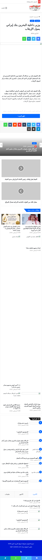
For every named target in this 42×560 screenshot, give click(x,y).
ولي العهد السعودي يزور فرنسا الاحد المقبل (28, 458)
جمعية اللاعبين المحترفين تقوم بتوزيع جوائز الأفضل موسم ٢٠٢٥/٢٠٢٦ (11, 406)
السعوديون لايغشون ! (22, 432)
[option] (21, 145)
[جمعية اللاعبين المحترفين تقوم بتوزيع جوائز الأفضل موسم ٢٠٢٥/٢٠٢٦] (11, 397)
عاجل (32, 21)
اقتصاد (31, 17)
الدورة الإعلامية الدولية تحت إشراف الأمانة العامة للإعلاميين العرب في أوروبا (31, 228)
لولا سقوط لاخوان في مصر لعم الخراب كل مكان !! (25, 506)
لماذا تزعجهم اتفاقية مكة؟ (33, 248)
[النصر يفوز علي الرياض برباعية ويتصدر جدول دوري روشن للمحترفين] (35, 452)
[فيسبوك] (38, 125)
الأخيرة (35, 494)
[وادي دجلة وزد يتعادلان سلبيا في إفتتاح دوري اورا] (35, 475)
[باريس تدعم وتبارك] (35, 426)
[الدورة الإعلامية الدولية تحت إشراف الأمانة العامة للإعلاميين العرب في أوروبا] (31, 219)
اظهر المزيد (21, 116)
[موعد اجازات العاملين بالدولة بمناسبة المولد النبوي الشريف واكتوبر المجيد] (31, 397)
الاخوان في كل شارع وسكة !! (31, 500)
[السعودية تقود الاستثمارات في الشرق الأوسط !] (35, 483)
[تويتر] (34, 125)
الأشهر (21, 494)
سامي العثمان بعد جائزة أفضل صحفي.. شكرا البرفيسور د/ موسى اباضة (11, 228)
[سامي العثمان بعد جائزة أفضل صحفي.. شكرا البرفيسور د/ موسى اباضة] (11, 219)
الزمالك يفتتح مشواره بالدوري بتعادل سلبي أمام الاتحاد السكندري (21, 150)
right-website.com (15, 547)
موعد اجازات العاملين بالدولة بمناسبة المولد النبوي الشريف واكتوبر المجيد (32, 406)
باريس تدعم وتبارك (31, 1)
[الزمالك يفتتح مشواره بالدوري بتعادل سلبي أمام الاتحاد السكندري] (35, 443)
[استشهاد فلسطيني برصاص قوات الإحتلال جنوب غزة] (35, 466)
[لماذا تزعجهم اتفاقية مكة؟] (31, 241)
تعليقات (7, 494)
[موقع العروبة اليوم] (35, 8)
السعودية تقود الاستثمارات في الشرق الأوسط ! (15, 481)
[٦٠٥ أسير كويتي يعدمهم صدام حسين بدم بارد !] (11, 309)
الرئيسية (36, 17)
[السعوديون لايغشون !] (35, 434)
